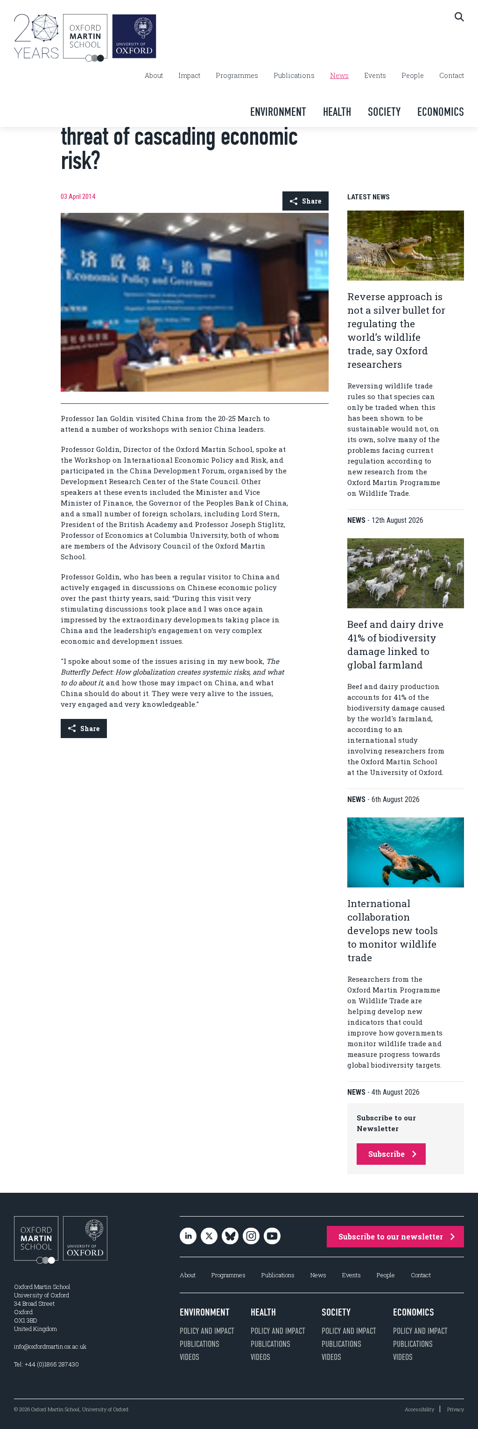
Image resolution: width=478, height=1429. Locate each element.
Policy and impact (207, 1331)
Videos (189, 1357)
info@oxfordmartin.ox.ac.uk (50, 1346)
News (339, 75)
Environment (278, 112)
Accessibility (419, 1409)
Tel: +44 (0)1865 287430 (46, 1364)
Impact (189, 75)
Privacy (455, 1409)
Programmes (237, 75)
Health (337, 112)
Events (375, 75)
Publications (294, 75)
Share (311, 201)
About (154, 75)
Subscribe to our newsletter (390, 1236)
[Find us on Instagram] (251, 1237)
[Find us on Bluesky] (230, 1237)
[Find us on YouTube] (272, 1237)
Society (384, 112)
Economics (440, 112)
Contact (451, 75)
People (412, 75)
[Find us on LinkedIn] (188, 1237)
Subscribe (386, 1154)
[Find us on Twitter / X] (209, 1237)
